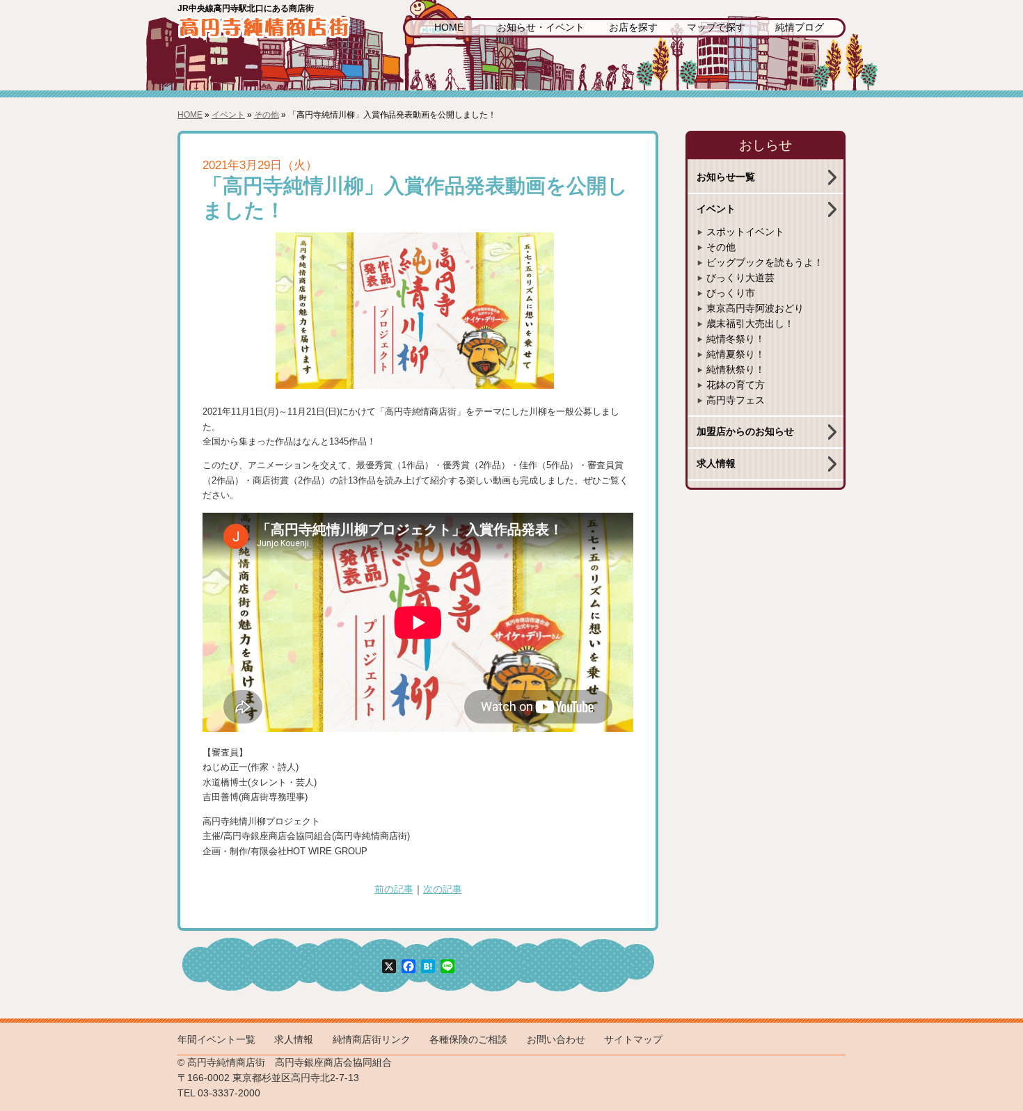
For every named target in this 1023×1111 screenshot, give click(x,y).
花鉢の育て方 (735, 385)
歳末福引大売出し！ (750, 324)
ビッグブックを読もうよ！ (764, 262)
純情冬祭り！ (735, 339)
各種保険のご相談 (468, 1039)
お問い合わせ (556, 1039)
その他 (266, 115)
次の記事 (442, 889)
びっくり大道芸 (740, 278)
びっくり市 (730, 293)
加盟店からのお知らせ (745, 431)
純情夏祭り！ (735, 354)
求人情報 (716, 463)
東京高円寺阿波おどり (755, 308)
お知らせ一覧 (726, 177)
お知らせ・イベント (541, 27)
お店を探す (633, 27)
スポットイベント (745, 232)
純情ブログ (799, 27)
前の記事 (393, 889)
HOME (448, 27)
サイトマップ (633, 1039)
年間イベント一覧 (216, 1039)
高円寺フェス (735, 400)
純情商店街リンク (372, 1039)
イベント (228, 115)
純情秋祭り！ (735, 370)
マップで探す (716, 27)
